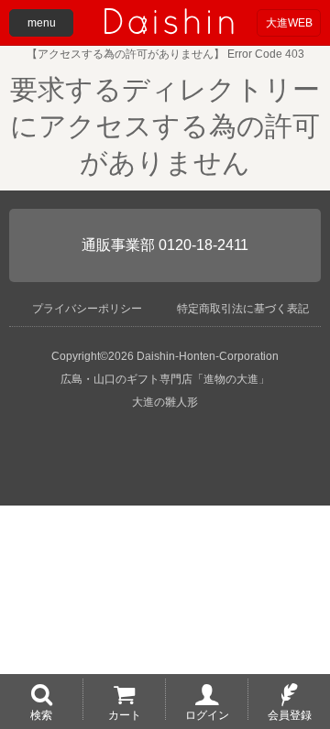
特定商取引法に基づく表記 (243, 308)
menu (42, 22)
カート (124, 714)
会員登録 (290, 714)
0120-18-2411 (203, 245)
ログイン (207, 714)
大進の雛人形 (165, 402)
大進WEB (289, 22)
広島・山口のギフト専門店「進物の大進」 (165, 379)
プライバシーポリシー (87, 308)
